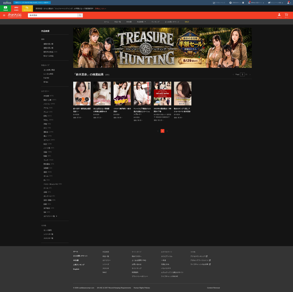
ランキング (155, 22)
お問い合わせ (136, 264)
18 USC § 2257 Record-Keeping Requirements (114, 288)
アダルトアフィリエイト (199, 260)
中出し (48, 120)
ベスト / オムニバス (53, 184)
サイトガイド (136, 252)
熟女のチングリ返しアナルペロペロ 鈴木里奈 (182, 110)
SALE (187, 22)
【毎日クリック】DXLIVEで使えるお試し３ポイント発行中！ (32, 2)
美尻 (48, 172)
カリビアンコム (166, 256)
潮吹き (48, 132)
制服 (47, 156)
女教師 (48, 168)
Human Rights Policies (142, 288)
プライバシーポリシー (140, 276)
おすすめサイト (166, 252)
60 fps (46, 82)
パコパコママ (166, 268)
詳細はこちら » (100, 8)
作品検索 (106, 252)
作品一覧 (117, 22)
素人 (48, 136)
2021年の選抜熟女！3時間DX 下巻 (162, 110)
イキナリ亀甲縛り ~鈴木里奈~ (122, 110)
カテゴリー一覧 (49, 216)
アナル (48, 108)
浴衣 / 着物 (49, 200)
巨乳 (48, 116)
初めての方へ (136, 256)
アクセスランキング (197, 256)
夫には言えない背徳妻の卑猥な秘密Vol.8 (101, 110)
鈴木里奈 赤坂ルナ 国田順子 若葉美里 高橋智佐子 (162, 116)
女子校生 (49, 208)
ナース (48, 188)
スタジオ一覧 (48, 238)
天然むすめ (165, 264)
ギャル (48, 176)
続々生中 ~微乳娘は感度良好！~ (82, 110)
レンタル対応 (48, 74)
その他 (192, 252)
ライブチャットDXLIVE (169, 276)
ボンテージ (49, 196)
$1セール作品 (48, 56)
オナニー (49, 140)
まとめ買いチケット (172, 22)
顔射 (47, 204)
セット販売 (48, 230)
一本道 (163, 260)
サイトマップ (136, 268)
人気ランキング (78, 265)
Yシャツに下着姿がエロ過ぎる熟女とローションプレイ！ (142, 111)
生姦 (48, 152)
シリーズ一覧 (48, 234)
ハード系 (49, 148)
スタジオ (106, 268)
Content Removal (213, 288)
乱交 (48, 144)
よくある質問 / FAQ (139, 260)
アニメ (48, 112)
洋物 (47, 124)
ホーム (106, 22)
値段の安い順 (48, 44)
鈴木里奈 (76, 114)
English (76, 269)
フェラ (48, 160)
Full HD (46, 78)
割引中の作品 (50, 52)
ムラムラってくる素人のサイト (172, 272)
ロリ (47, 128)
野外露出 (49, 164)
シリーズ (106, 264)
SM (47, 212)
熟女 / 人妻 (50, 100)
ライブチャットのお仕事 (199, 264)
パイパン (49, 104)
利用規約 (135, 272)
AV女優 (129, 22)
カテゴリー (107, 260)
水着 (47, 192)
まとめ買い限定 (49, 70)
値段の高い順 (48, 48)
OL (47, 180)
